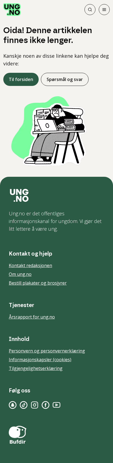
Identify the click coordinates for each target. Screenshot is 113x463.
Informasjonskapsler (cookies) (40, 360)
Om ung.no (20, 274)
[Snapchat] (12, 405)
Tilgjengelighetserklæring (36, 368)
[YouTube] (56, 405)
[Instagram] (34, 405)
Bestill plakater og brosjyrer (38, 283)
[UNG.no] (56, 195)
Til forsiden (21, 79)
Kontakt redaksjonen (30, 265)
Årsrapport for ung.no (32, 317)
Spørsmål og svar (65, 79)
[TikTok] (23, 405)
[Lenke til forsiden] (12, 9)
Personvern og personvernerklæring (47, 351)
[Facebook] (45, 405)
